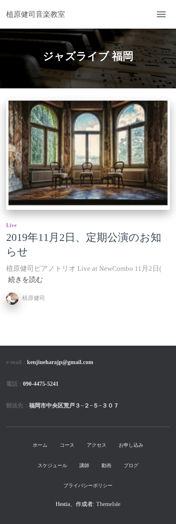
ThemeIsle (108, 504)
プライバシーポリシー (88, 485)
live (11, 225)
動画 (106, 465)
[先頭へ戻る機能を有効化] (159, 507)
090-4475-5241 (41, 384)
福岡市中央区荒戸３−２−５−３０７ (74, 406)
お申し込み (131, 445)
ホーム (40, 445)
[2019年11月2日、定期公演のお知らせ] (88, 155)
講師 (84, 465)
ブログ (131, 465)
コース (67, 445)
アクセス (96, 445)
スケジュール (52, 465)
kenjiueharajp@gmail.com (60, 362)
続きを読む (25, 279)
